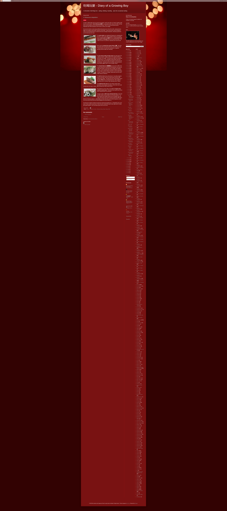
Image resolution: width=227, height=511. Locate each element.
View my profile (87, 124)
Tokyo (138, 460)
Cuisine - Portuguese (139, 235)
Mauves (138, 362)
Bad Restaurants (140, 65)
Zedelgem (139, 496)
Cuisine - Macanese (139, 201)
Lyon (138, 360)
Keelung (138, 335)
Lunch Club (139, 358)
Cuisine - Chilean (140, 133)
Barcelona (139, 75)
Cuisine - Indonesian (139, 185)
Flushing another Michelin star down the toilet (131, 117)
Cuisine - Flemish (140, 148)
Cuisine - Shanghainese (139, 247)
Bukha (138, 89)
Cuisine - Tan (139, 261)
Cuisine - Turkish (140, 265)
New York (138, 380)
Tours (138, 464)
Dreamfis (128, 219)
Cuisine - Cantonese (139, 132)
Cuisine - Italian (140, 186)
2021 (128, 58)
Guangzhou (139, 308)
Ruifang (138, 415)
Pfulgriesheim (139, 396)
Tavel (138, 457)
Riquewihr (138, 409)
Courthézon (139, 108)
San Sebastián (139, 423)
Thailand (138, 459)
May (129, 89)
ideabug (128, 503)
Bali (137, 72)
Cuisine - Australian (138, 120)
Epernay (138, 293)
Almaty (138, 50)
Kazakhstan (139, 332)
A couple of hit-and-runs (131, 150)
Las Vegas (139, 346)
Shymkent (138, 435)
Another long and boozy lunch (130, 100)
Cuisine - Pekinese (138, 225)
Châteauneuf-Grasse (139, 98)
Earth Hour (139, 288)
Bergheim (138, 83)
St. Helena (139, 439)
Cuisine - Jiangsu (140, 191)
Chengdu (138, 99)
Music (138, 376)
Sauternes (139, 425)
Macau (138, 361)
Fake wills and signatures (130, 153)
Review (138, 405)
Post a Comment (88, 114)
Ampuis (138, 52)
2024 (128, 54)
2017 (128, 65)
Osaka (138, 390)
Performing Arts (140, 394)
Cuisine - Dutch (139, 143)
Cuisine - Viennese (138, 276)
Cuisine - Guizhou (140, 160)
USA (137, 476)
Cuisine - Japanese (138, 189)
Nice (137, 382)
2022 (128, 57)
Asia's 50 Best (139, 57)
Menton (138, 365)
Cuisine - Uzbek (140, 270)
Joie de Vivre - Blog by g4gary (129, 201)
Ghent (138, 301)
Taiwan (107, 109)
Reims (138, 403)
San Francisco (139, 421)
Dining (101, 109)
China (138, 102)
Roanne (138, 412)
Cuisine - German (140, 155)
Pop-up (138, 399)
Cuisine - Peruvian (140, 229)
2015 (128, 68)
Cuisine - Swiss (139, 256)
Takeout (138, 453)
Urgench (138, 475)
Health (138, 312)
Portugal (138, 401)
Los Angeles (139, 357)
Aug (129, 84)
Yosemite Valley (140, 494)
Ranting (138, 402)
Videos (138, 482)
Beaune (138, 78)
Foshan (138, 295)
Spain (138, 438)
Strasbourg (139, 442)
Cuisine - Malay (140, 203)
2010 (128, 76)
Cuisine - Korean (140, 196)
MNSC (138, 369)
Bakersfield (139, 71)
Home (103, 116)
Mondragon (139, 373)
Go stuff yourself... (130, 108)
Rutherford (139, 416)
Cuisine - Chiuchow (138, 139)
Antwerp (138, 53)
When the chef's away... (130, 147)
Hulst (138, 321)
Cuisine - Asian (139, 118)
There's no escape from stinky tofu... (131, 133)
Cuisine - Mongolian (139, 213)
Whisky (138, 486)
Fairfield (138, 294)
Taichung (138, 446)
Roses (138, 413)
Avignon (138, 63)
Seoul (138, 428)
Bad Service (139, 68)
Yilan (138, 492)
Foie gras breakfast (130, 144)
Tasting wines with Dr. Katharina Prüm (130, 104)
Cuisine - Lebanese (138, 199)
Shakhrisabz (139, 430)
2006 (128, 164)
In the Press (139, 322)
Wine (109, 109)
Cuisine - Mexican (140, 205)
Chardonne (139, 93)
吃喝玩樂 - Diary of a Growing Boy (105, 5)
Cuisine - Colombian (139, 142)
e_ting (127, 211)
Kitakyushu (139, 339)
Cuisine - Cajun (139, 129)
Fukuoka (138, 298)
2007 (128, 163)
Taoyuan (138, 454)
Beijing (138, 80)
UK (137, 470)
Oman (138, 388)
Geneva (138, 300)
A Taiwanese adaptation (90, 17)
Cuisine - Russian (140, 236)
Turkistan (138, 468)
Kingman (138, 338)
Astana (138, 60)
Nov (129, 79)
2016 (128, 66)
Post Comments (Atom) (92, 118)
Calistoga (138, 92)
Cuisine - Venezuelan (139, 273)
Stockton (138, 441)
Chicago (138, 101)
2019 (128, 62)
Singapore (139, 437)
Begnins (138, 79)
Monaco (138, 372)
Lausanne (138, 351)
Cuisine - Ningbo (140, 217)
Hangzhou (139, 310)
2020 (128, 60)
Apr (129, 90)
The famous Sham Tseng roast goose (131, 96)
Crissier (138, 109)
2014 (128, 70)
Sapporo (138, 424)
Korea (138, 340)
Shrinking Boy (139, 434)
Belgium (138, 82)
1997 (128, 167)
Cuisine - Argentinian (139, 116)
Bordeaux (138, 85)
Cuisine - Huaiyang (138, 173)
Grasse (138, 306)
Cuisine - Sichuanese (139, 250)
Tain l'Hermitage (140, 448)
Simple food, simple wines (131, 139)
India (138, 325)
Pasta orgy (130, 124)
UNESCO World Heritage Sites (140, 472)
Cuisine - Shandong (139, 244)
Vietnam (138, 483)
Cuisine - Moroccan (138, 216)
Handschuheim (139, 309)
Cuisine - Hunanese (139, 177)
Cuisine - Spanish (140, 254)
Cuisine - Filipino (140, 145)
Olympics (138, 387)
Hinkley (138, 313)
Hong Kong (139, 319)
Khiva (138, 336)
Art (137, 56)
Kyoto (138, 343)
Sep (129, 82)
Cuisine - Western (97, 109)
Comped (138, 105)
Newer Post (86, 116)
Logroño (138, 354)
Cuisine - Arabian (140, 113)
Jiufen (138, 329)
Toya (138, 466)
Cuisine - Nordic (140, 220)
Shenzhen (139, 432)
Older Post (120, 116)
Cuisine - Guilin (139, 157)
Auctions (138, 61)
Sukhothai (138, 444)
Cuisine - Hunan (140, 174)
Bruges (138, 86)
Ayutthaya (138, 64)
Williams (138, 487)
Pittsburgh (139, 398)
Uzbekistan (139, 477)
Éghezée (138, 290)
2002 (128, 166)
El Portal (138, 291)
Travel (138, 467)
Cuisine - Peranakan (139, 228)
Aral (137, 55)
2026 (128, 50)
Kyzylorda (138, 345)
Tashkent (138, 456)
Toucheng (138, 463)
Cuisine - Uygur (140, 267)
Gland (138, 302)
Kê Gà (138, 333)
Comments (129, 179)
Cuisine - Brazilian (140, 124)
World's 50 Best (140, 490)
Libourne (138, 353)
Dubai (138, 287)
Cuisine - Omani (140, 222)
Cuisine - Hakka (140, 162)
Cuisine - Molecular (138, 209)
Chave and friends (129, 187)
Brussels (138, 87)
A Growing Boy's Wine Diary (129, 186)
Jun (129, 87)
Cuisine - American (138, 111)
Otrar (138, 391)
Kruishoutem (139, 342)
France (138, 297)
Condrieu (138, 106)
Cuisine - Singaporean (139, 253)
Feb (129, 94)
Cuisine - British (140, 126)
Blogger (136, 503)
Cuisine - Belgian (140, 121)
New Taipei (139, 379)
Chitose (138, 103)
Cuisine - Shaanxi (140, 241)
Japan (138, 328)
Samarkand (139, 420)
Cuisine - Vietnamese (139, 278)
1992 (128, 172)
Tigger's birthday (130, 155)
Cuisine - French (140, 150)
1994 (128, 171)
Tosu (138, 461)
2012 (128, 73)
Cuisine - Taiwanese (90, 109)
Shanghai (138, 431)
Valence (138, 479)
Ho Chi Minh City (140, 315)
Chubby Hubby (129, 190)
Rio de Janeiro (139, 408)
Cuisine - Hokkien (140, 167)
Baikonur (138, 69)
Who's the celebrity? (130, 126)
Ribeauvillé (139, 406)
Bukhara (138, 90)
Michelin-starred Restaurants (140, 368)
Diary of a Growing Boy (131, 16)
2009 (128, 159)
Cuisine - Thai (139, 263)
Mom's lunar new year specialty (130, 129)
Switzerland (139, 445)
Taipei (104, 109)
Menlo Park (139, 364)
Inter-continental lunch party (130, 121)
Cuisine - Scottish (140, 239)
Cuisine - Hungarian (139, 180)
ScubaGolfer (128, 216)
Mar (129, 92)
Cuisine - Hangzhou (139, 165)
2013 (128, 71)
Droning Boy (139, 286)
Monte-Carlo (139, 375)
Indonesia (138, 326)
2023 (128, 55)
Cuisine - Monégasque (139, 211)
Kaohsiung (139, 331)
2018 (128, 63)
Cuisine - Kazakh (140, 193)
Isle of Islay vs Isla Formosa (131, 113)
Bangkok (138, 73)
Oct (129, 81)
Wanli (138, 484)
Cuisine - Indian (140, 181)
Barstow (138, 76)
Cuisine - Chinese (140, 136)
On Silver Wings (129, 136)
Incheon (138, 324)
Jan (129, 157)
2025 (128, 52)
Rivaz (138, 410)
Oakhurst (138, 383)
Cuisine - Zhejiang (140, 282)
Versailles (138, 480)
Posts (128, 177)
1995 (128, 169)
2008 (128, 161)
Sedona (138, 427)
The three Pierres (130, 110)
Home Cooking (139, 317)
